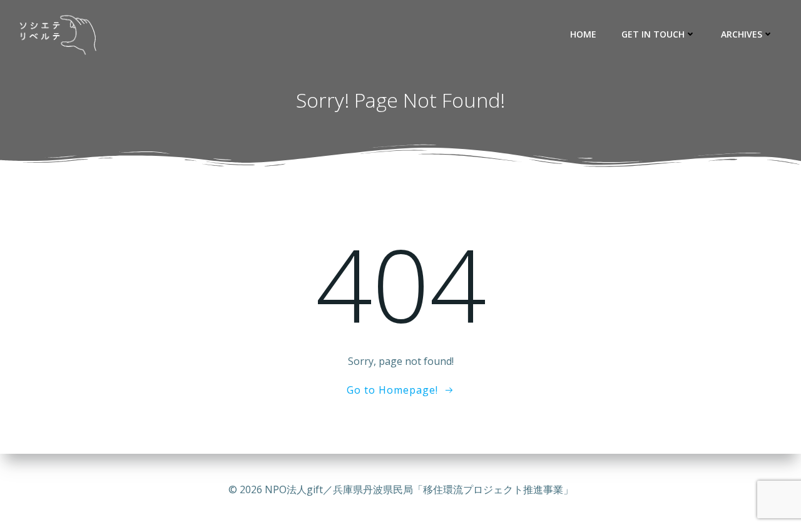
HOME (583, 34)
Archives (741, 34)
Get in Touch (653, 34)
